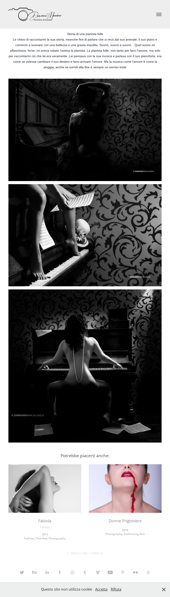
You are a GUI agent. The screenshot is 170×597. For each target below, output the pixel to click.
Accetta (101, 589)
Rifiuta (116, 589)
